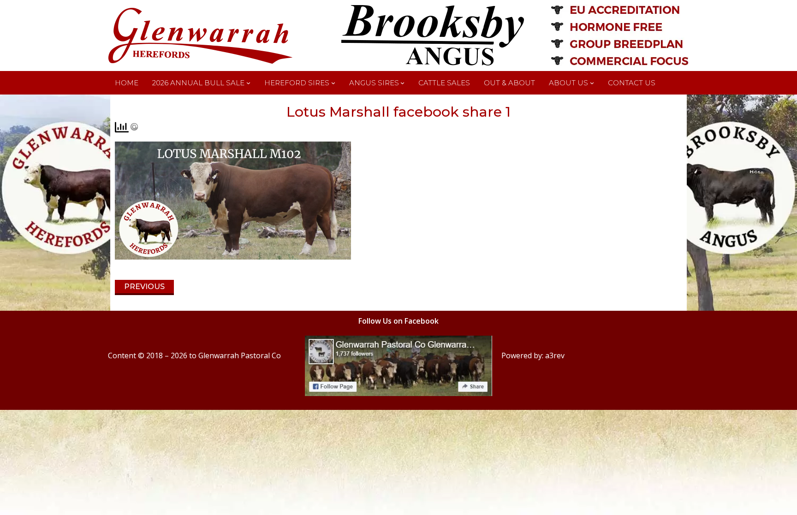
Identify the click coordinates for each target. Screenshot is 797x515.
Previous (144, 286)
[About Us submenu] (592, 83)
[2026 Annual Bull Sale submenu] (248, 83)
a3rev (555, 355)
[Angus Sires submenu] (402, 83)
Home (126, 82)
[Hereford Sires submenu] (333, 83)
